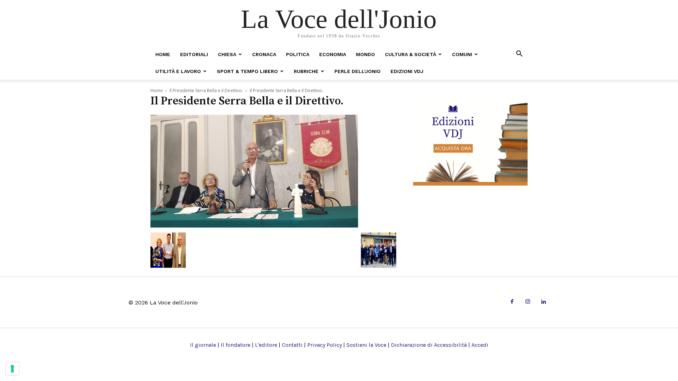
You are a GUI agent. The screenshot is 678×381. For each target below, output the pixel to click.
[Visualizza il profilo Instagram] (528, 302)
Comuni (462, 54)
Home (162, 54)
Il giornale (203, 344)
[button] (519, 54)
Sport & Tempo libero (247, 71)
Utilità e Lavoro (178, 71)
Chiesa (227, 54)
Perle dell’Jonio (357, 71)
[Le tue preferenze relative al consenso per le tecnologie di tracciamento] (12, 368)
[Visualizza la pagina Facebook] (512, 302)
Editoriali (194, 54)
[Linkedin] (543, 302)
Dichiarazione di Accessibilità (429, 344)
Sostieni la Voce (366, 344)
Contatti (292, 344)
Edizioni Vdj (407, 71)
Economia (332, 54)
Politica (297, 54)
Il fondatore (235, 344)
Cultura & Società (410, 54)
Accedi (479, 344)
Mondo (365, 54)
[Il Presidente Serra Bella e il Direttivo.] (254, 225)
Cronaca (264, 54)
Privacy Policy (324, 344)
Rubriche (306, 71)
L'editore (266, 344)
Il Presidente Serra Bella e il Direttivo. (206, 90)
